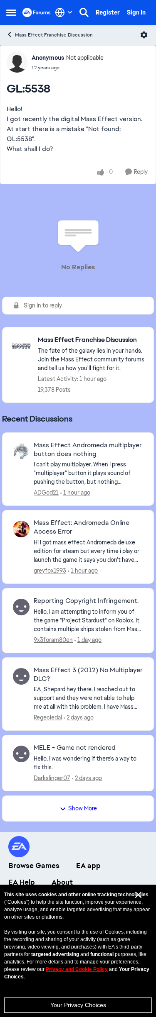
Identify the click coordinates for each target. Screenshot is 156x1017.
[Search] (84, 12)
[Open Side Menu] (11, 12)
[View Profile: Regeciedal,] (21, 676)
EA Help (21, 882)
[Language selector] (64, 12)
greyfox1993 (50, 570)
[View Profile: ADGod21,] (21, 451)
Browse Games (33, 865)
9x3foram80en (53, 640)
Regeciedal (48, 717)
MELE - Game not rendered (75, 748)
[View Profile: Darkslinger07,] (21, 754)
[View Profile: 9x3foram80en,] (21, 607)
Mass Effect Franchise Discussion (54, 35)
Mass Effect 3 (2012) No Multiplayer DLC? (88, 674)
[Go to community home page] (36, 12)
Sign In (136, 12)
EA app (88, 865)
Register (108, 12)
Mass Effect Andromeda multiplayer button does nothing (88, 449)
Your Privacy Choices (78, 1005)
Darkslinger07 (52, 778)
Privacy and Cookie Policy (77, 969)
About (62, 882)
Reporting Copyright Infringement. (86, 601)
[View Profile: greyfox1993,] (21, 529)
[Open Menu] (144, 35)
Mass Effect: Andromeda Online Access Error (81, 527)
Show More (82, 808)
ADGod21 (46, 492)
